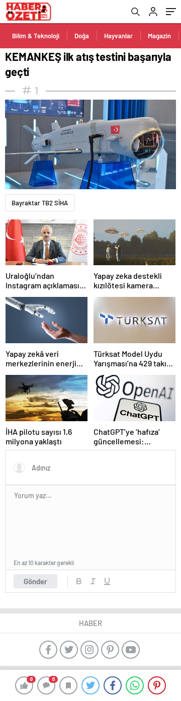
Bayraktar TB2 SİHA (40, 203)
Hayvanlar (118, 36)
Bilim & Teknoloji (35, 36)
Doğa (81, 36)
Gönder (35, 581)
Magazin (159, 36)
